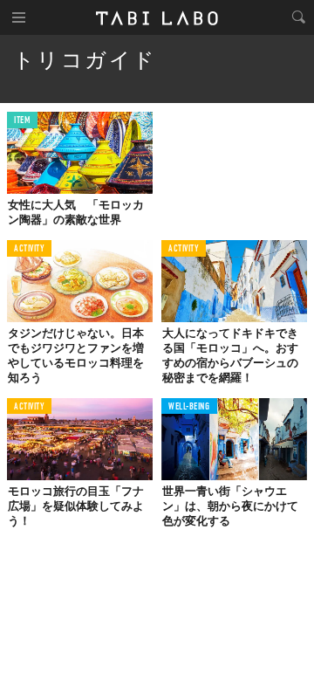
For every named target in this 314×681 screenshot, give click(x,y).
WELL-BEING (189, 407)
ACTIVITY (29, 249)
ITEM (22, 121)
